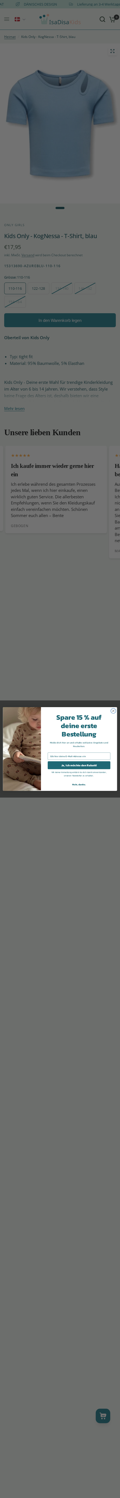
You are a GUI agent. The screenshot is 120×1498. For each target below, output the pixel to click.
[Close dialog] (113, 710)
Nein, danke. (79, 784)
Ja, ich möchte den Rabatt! (79, 765)
